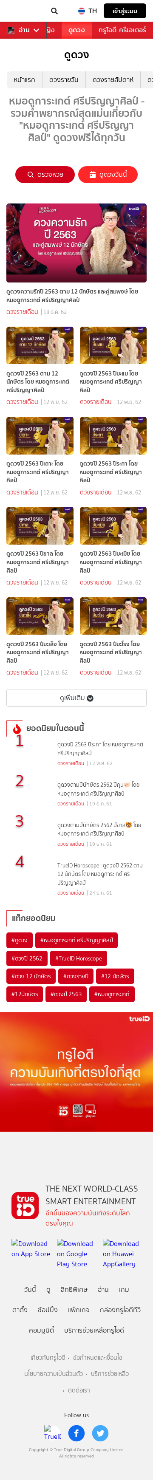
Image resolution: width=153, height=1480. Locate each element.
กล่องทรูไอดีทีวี (120, 1310)
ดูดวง (76, 30)
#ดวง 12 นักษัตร (31, 976)
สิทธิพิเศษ (74, 1289)
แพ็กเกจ (79, 1310)
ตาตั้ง (20, 1310)
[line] (52, 1433)
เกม (124, 1289)
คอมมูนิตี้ (41, 1330)
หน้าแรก (24, 80)
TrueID (24, 11)
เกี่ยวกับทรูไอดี (48, 1357)
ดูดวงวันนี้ (113, 174)
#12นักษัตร (24, 994)
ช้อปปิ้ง (48, 1310)
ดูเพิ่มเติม (72, 698)
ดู (48, 1289)
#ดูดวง (19, 940)
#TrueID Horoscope (78, 958)
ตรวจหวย (50, 174)
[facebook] (76, 1433)
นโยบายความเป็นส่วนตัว (53, 1374)
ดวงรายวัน (64, 80)
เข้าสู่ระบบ (125, 11)
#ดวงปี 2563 (66, 994)
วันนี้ (30, 1289)
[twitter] (100, 1433)
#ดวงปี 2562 (26, 958)
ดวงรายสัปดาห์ (113, 80)
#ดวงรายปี (75, 976)
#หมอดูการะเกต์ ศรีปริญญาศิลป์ (76, 940)
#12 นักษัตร (115, 976)
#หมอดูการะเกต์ (112, 994)
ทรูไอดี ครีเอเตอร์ (122, 30)
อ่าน (24, 30)
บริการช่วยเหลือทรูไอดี (94, 1330)
